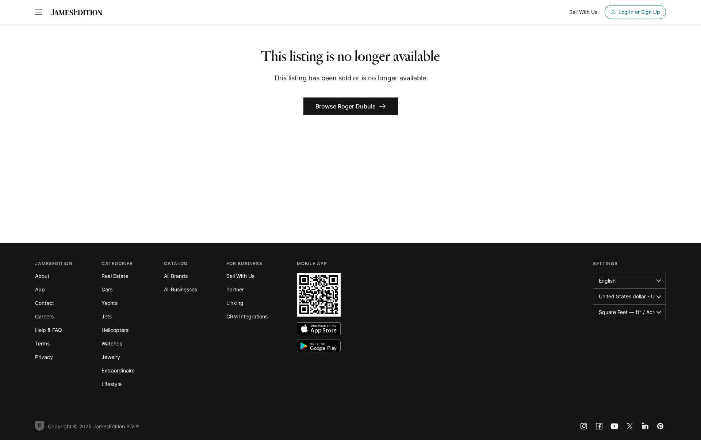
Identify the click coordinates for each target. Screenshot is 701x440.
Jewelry (110, 357)
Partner (235, 289)
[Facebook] (599, 426)
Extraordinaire (118, 370)
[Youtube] (614, 426)
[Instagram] (583, 426)
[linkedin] (645, 426)
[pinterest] (660, 426)
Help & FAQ (48, 330)
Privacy (44, 357)
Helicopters (115, 330)
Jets (106, 316)
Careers (44, 316)
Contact (44, 303)
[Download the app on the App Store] (319, 328)
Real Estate (114, 276)
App (40, 289)
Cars (106, 289)
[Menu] (38, 12)
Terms (42, 343)
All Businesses (180, 289)
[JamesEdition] (77, 12)
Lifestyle (111, 384)
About (42, 276)
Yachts (109, 303)
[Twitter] (629, 426)
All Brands (176, 276)
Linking (235, 303)
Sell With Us (240, 276)
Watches (111, 343)
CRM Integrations (247, 316)
